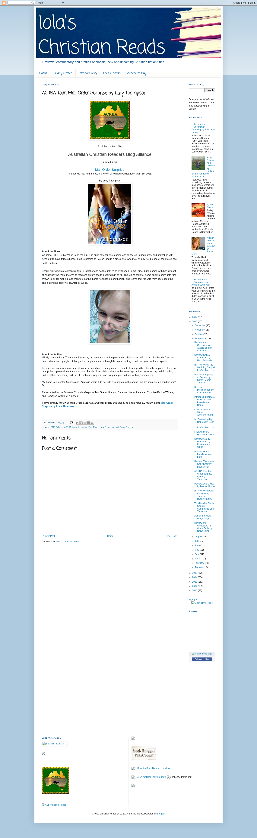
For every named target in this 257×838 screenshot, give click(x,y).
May (197, 550)
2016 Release (57, 427)
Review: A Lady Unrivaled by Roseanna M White (202, 443)
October (199, 334)
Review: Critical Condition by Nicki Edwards (203, 358)
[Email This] (78, 423)
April (197, 554)
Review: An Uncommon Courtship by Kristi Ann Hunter (203, 128)
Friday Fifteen (63, 73)
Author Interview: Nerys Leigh (202, 517)
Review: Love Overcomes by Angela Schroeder (201, 282)
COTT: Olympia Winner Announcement (203, 412)
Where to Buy (136, 73)
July (197, 541)
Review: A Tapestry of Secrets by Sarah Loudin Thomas (204, 378)
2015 (195, 573)
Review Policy (88, 73)
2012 (195, 586)
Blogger (161, 813)
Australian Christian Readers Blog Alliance (109, 154)
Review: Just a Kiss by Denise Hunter (204, 485)
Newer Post (49, 536)
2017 (195, 317)
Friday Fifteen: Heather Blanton (204, 433)
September (201, 338)
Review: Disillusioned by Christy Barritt (204, 390)
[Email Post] (71, 422)
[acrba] (55, 793)
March (198, 558)
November (200, 329)
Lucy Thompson (107, 427)
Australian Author (79, 427)
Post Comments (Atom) (67, 541)
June (197, 545)
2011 (195, 590)
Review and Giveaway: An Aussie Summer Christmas (203, 346)
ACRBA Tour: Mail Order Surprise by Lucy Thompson (203, 475)
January (199, 567)
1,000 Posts (210, 206)
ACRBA (67, 427)
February (200, 563)
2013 (195, 582)
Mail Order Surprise (109, 169)
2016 (195, 321)
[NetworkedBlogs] (202, 653)
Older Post (171, 536)
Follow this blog (202, 659)
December (200, 325)
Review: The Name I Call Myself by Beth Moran (204, 464)
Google (193, 599)
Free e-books (112, 73)
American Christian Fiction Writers (154, 392)
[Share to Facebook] (88, 423)
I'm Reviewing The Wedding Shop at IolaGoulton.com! (204, 367)
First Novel (93, 427)
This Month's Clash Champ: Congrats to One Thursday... (204, 507)
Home (43, 73)
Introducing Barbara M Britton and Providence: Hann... (204, 401)
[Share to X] (85, 423)
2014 (195, 577)
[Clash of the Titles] (202, 603)
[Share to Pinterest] (92, 423)
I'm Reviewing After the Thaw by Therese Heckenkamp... (204, 494)
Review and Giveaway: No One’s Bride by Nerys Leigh (203, 527)
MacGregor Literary (105, 392)
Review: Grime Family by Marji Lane (203, 454)
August (198, 536)
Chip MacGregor (83, 392)
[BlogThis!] (81, 423)
